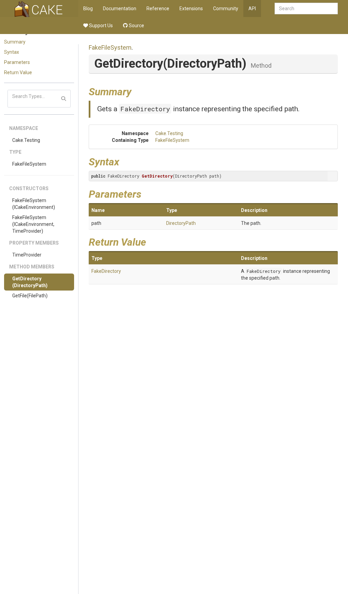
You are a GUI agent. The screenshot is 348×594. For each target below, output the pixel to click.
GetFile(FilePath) (30, 295)
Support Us (100, 25)
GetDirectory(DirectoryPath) (30, 282)
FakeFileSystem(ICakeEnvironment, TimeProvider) (33, 224)
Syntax (11, 52)
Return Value (18, 72)
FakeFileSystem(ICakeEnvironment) (33, 204)
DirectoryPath (181, 223)
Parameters (17, 62)
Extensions (191, 8)
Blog (88, 8)
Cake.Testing (26, 140)
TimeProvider (26, 255)
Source (136, 25)
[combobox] (306, 8)
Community (225, 8)
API (252, 8)
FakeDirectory (145, 108)
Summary (14, 42)
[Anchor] (137, 91)
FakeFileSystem (29, 164)
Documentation (119, 8)
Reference (157, 8)
